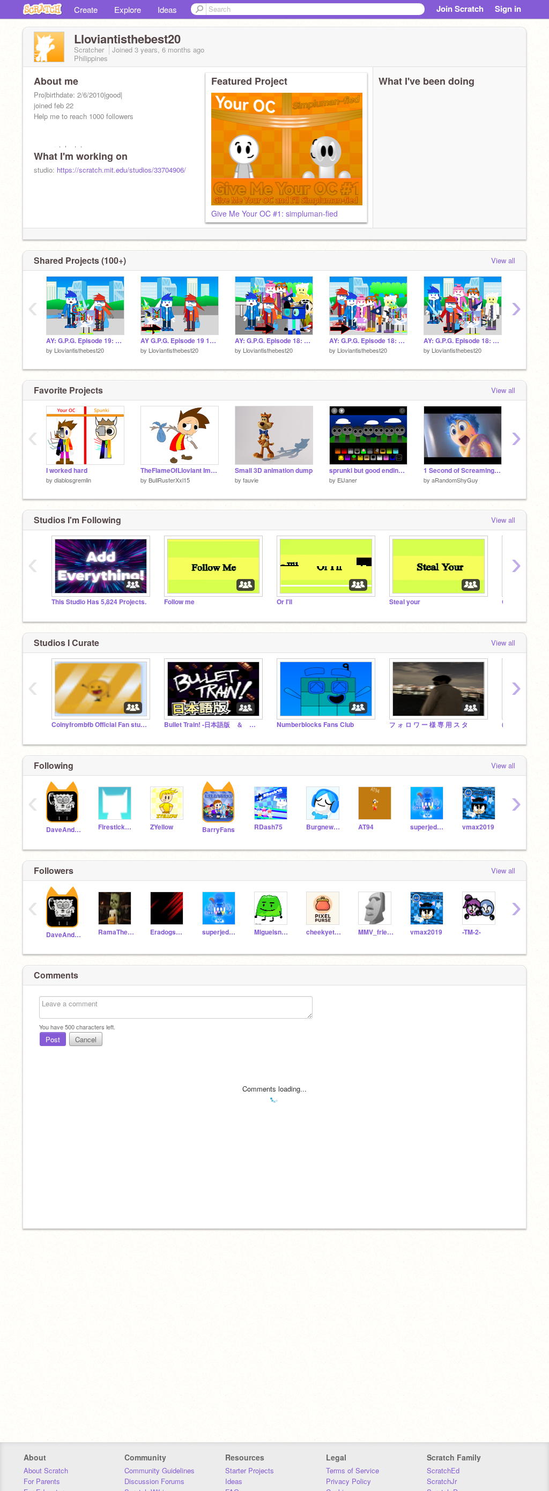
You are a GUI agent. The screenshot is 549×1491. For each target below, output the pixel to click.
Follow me (179, 601)
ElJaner (347, 480)
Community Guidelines (159, 1470)
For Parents (42, 1481)
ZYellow (161, 827)
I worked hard (66, 470)
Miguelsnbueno (272, 932)
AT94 (366, 827)
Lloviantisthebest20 (79, 350)
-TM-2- (471, 932)
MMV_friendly (376, 932)
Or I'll (284, 601)
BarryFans (218, 829)
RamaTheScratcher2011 (116, 932)
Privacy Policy (348, 1481)
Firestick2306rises (116, 827)
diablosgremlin (72, 480)
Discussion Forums (154, 1481)
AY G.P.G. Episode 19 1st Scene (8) (179, 340)
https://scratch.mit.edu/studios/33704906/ (121, 170)
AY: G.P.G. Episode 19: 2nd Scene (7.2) (85, 340)
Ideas (167, 9)
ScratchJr (442, 1481)
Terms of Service (352, 1470)
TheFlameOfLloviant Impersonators (179, 470)
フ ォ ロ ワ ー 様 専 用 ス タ (428, 724)
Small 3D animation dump (274, 470)
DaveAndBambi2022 (64, 829)
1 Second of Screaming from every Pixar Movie (463, 470)
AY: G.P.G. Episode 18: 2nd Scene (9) (463, 340)
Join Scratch (460, 8)
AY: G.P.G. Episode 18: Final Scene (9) (274, 340)
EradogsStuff (168, 932)
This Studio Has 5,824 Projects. (98, 601)
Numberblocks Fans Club (315, 724)
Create (86, 9)
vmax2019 (478, 827)
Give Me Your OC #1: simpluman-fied (274, 213)
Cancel (86, 1039)
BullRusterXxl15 (169, 480)
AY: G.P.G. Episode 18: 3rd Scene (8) (368, 340)
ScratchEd (443, 1470)
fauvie (250, 480)
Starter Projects (249, 1470)
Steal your (404, 601)
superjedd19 (428, 827)
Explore (127, 9)
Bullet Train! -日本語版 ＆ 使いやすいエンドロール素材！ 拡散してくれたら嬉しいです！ (212, 724)
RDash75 (268, 827)
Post (53, 1039)
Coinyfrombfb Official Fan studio (99, 724)
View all (503, 260)
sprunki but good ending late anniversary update (368, 470)
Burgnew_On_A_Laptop (324, 827)
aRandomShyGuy (455, 480)
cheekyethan (324, 932)
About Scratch (46, 1470)
